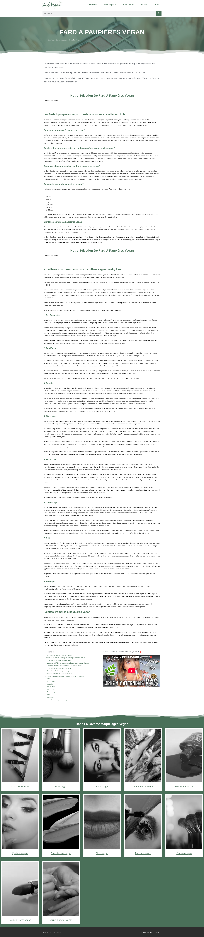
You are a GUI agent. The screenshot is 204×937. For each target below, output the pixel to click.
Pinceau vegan (184, 853)
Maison (144, 5)
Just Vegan (51, 40)
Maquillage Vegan (74, 40)
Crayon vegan (102, 786)
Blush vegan (61, 786)
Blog (157, 5)
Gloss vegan (102, 853)
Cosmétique (109, 5)
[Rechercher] (159, 13)
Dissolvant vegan (184, 786)
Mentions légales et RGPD (150, 932)
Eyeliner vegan (20, 853)
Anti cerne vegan (20, 786)
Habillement (128, 5)
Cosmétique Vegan (62, 40)
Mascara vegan (143, 853)
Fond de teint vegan (61, 853)
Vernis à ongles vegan (61, 919)
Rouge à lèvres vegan (20, 919)
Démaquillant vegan (143, 786)
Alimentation (91, 5)
